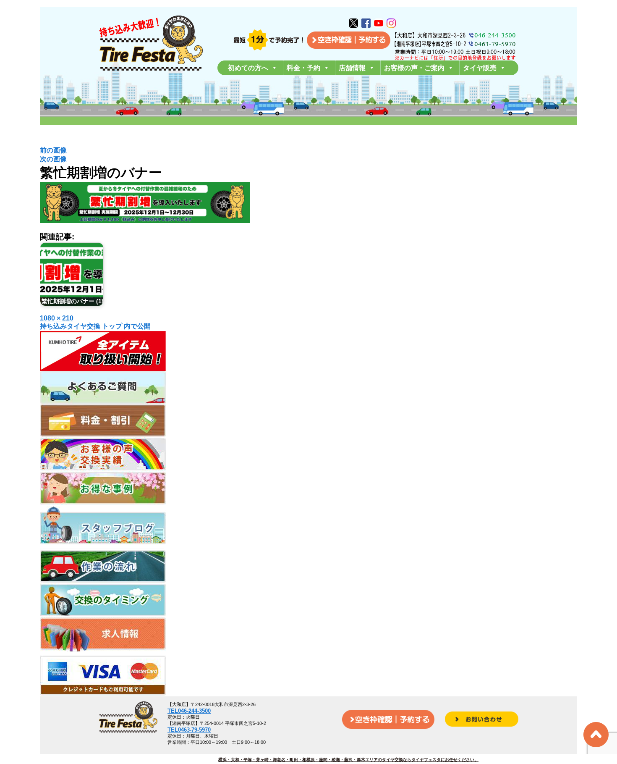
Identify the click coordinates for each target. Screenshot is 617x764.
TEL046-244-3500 (189, 711)
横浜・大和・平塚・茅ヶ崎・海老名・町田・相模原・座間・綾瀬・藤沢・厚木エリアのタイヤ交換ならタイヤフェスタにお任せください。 (348, 759)
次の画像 (53, 159)
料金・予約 (303, 67)
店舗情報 (352, 67)
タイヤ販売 (480, 67)
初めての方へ (248, 67)
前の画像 (53, 150)
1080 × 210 (56, 318)
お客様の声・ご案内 (414, 67)
